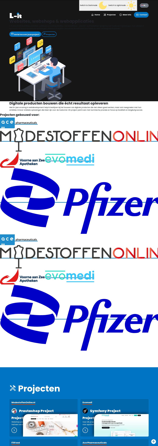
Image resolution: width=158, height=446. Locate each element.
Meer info (125, 14)
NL (144, 5)
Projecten (110, 14)
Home (95, 14)
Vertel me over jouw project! (25, 34)
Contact (141, 14)
